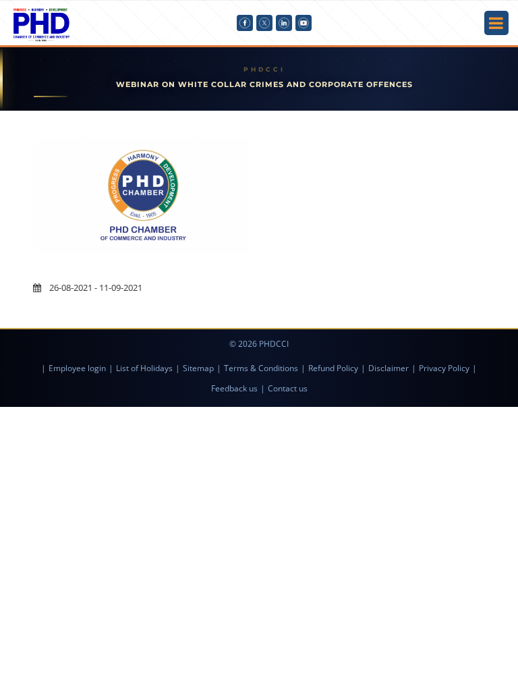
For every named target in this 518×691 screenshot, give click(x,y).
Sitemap (198, 368)
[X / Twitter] (264, 23)
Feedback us (234, 388)
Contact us (288, 388)
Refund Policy (333, 368)
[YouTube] (303, 23)
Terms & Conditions (261, 368)
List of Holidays (144, 368)
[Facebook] (245, 23)
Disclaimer (388, 368)
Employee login (77, 368)
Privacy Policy (444, 368)
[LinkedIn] (284, 23)
